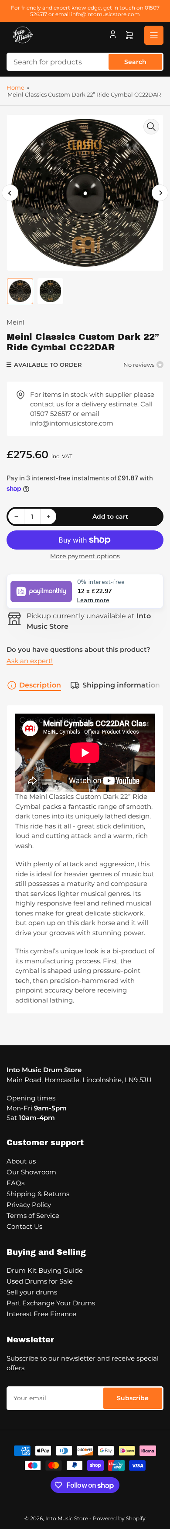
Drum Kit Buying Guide (45, 1270)
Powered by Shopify (119, 1518)
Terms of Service (33, 1215)
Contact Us (24, 1226)
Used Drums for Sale (40, 1281)
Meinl (15, 322)
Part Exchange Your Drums (51, 1303)
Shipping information (121, 685)
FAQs (15, 1183)
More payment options (85, 556)
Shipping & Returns (38, 1194)
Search (135, 62)
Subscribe (133, 1398)
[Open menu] (153, 35)
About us (21, 1161)
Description (40, 685)
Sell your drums (32, 1292)
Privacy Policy (29, 1204)
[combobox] (85, 62)
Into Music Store (66, 1518)
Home (15, 87)
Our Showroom (31, 1172)
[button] (85, 591)
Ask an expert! (30, 661)
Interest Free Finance (41, 1314)
